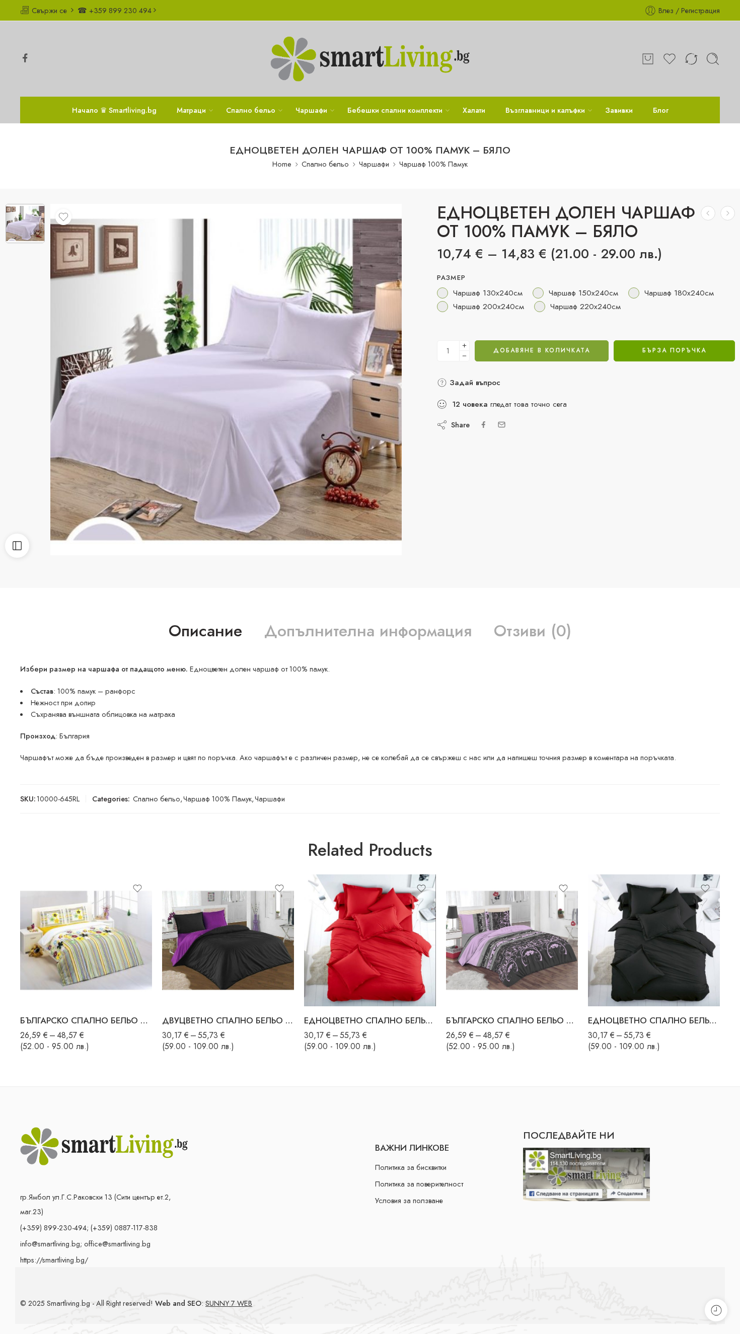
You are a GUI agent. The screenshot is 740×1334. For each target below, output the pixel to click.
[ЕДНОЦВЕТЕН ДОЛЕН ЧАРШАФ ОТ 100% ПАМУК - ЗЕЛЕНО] (727, 213)
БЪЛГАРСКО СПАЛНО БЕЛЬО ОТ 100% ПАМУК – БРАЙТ (86, 1020)
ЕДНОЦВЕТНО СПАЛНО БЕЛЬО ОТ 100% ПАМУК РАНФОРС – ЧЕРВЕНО (370, 1020)
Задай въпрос (473, 382)
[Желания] (63, 217)
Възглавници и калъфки (545, 110)
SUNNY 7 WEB (228, 1303)
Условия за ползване (409, 1200)
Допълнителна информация (368, 631)
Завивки (619, 110)
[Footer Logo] (104, 1145)
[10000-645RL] (25, 223)
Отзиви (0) (532, 631)
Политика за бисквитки (411, 1167)
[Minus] (464, 356)
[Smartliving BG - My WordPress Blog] (370, 59)
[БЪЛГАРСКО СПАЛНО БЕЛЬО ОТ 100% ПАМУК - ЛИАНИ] (512, 940)
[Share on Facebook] (483, 424)
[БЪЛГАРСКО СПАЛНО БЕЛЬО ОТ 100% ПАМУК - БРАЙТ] (86, 940)
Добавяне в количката (541, 350)
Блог (661, 110)
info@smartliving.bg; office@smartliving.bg (85, 1243)
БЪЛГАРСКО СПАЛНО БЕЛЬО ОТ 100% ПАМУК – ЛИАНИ (512, 1020)
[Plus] (464, 345)
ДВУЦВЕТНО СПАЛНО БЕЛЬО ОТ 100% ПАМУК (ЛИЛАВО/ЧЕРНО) (228, 1020)
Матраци (191, 110)
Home (281, 164)
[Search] (713, 59)
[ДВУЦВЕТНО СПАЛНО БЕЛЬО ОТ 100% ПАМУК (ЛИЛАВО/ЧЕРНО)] (228, 940)
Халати (474, 110)
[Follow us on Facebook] (25, 58)
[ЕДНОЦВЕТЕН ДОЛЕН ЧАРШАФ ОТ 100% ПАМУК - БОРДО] (708, 213)
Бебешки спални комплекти (394, 110)
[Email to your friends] (501, 424)
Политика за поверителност (419, 1183)
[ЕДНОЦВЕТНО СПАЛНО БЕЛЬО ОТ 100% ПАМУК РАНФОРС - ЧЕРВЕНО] (370, 940)
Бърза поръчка (674, 350)
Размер (451, 277)
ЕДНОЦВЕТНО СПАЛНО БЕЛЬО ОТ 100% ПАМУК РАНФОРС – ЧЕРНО (654, 1020)
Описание (205, 631)
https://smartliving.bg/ (54, 1259)
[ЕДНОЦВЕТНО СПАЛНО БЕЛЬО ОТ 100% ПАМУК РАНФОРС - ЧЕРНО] (654, 940)
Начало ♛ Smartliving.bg (114, 110)
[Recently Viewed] (716, 1310)
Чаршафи (311, 110)
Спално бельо (250, 110)
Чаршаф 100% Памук (433, 164)
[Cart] (648, 59)
